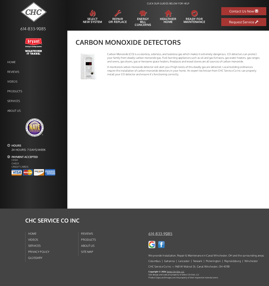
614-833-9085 (160, 233)
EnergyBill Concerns (143, 21)
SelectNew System (92, 20)
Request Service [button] (242, 22)
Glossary (35, 257)
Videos (12, 81)
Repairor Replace (118, 20)
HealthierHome (168, 20)
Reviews (13, 71)
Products (14, 91)
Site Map (87, 251)
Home (11, 62)
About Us (14, 110)
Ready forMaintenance (194, 20)
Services (13, 101)
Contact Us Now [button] (242, 11)
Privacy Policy (39, 251)
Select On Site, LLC (175, 271)
